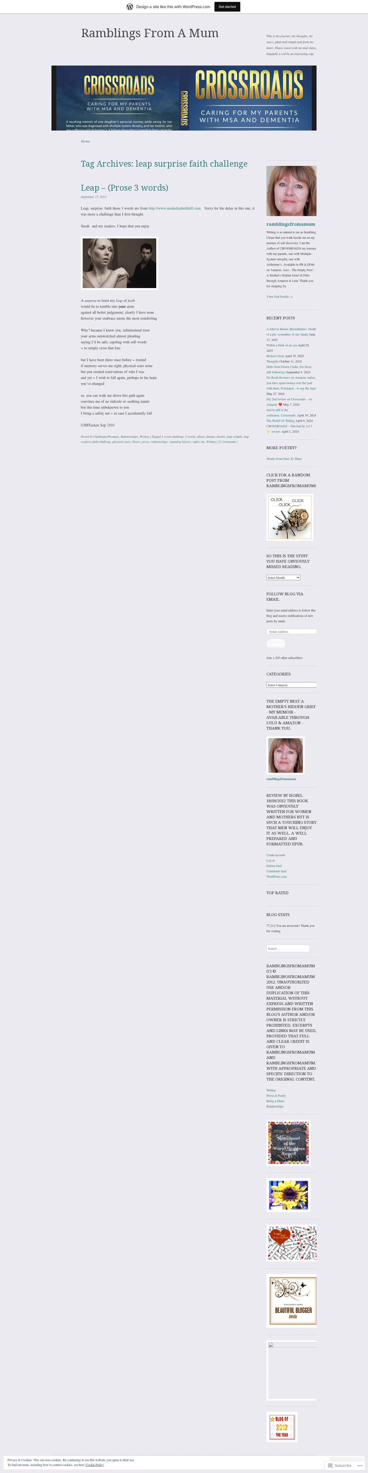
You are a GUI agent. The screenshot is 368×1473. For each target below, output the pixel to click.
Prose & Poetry (276, 1095)
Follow (275, 644)
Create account (275, 855)
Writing (144, 436)
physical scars (121, 441)
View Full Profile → (279, 296)
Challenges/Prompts (106, 436)
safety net (198, 441)
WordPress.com (276, 876)
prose (145, 441)
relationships (159, 441)
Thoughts (272, 361)
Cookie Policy (95, 1464)
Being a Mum (275, 1101)
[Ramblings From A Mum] (184, 98)
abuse (201, 436)
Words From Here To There (284, 458)
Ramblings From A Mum (150, 33)
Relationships (129, 436)
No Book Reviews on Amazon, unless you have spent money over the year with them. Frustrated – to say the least (291, 382)
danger (210, 436)
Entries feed (274, 865)
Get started (227, 7)
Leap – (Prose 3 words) (124, 188)
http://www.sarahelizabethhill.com (175, 208)
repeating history (180, 441)
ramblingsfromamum (290, 224)
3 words (190, 436)
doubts (221, 436)
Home (85, 141)
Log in (270, 860)
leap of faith (234, 436)
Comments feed (276, 871)
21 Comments (227, 441)
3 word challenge (172, 436)
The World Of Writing (280, 420)
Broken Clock (275, 356)
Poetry (136, 441)
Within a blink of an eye (281, 345)
